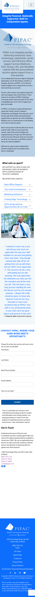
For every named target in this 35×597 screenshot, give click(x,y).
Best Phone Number (8, 370)
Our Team (17, 551)
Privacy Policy (17, 562)
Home (17, 548)
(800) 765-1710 (6, 457)
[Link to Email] (24, 573)
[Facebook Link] (10, 573)
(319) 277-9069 (6, 461)
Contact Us (17, 558)
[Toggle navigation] (31, 5)
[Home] (12, 6)
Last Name (5, 360)
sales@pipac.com (8, 464)
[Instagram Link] (20, 573)
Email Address (6, 381)
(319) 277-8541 (6, 459)
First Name (5, 350)
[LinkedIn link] (15, 573)
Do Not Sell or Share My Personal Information (17, 569)
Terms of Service (17, 565)
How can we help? (7, 391)
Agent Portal (17, 555)
